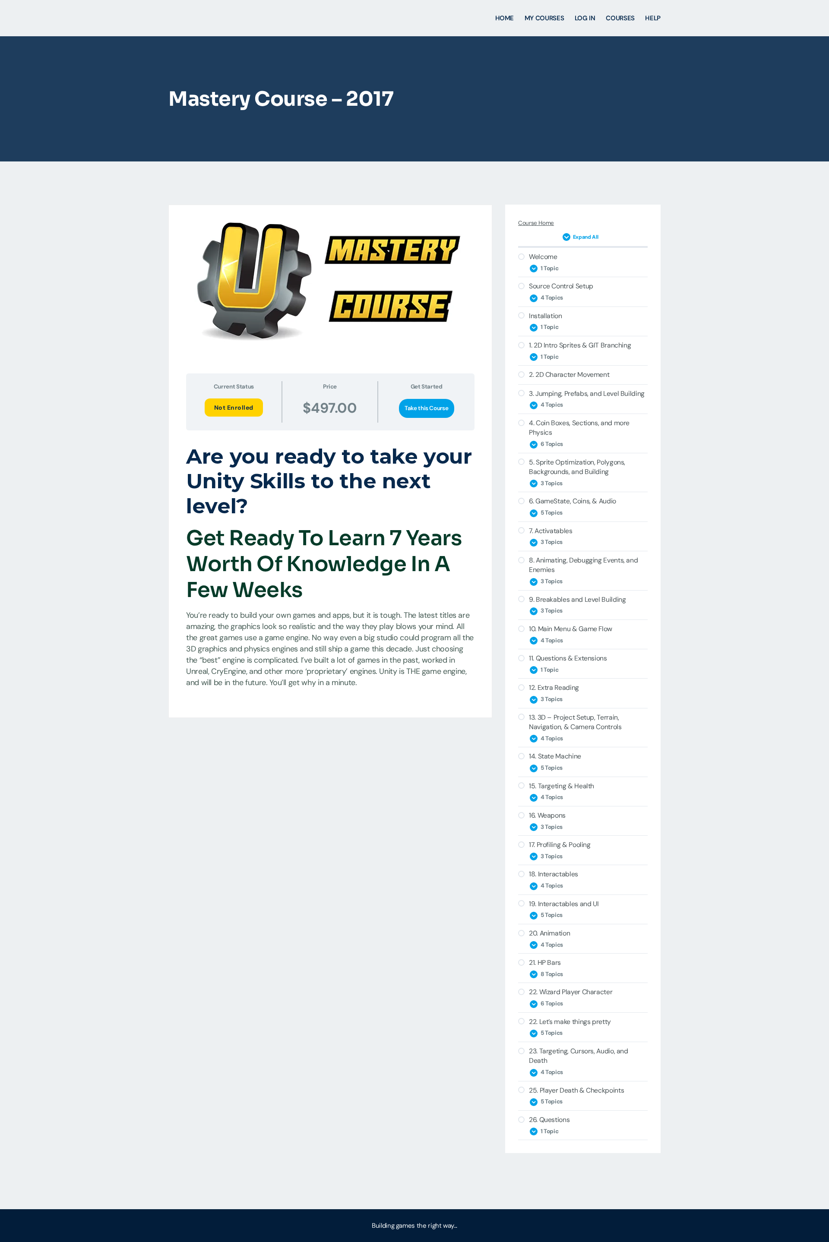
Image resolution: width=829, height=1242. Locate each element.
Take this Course (426, 408)
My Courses (544, 18)
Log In (585, 18)
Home (504, 18)
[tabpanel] (330, 568)
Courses (620, 18)
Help (653, 18)
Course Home (536, 223)
